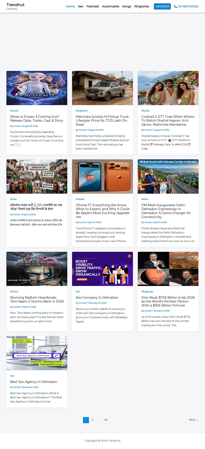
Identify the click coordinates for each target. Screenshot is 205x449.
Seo (78, 291)
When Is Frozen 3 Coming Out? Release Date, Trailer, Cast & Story (36, 119)
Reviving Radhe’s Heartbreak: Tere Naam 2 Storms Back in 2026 (37, 299)
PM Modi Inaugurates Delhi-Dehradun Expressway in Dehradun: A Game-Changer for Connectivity (166, 211)
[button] (162, 6)
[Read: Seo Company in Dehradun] (102, 268)
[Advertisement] (102, 37)
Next (194, 419)
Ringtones (81, 110)
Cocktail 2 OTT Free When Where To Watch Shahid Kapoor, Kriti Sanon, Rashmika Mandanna (167, 120)
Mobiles (80, 199)
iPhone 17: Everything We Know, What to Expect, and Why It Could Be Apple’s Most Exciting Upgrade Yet (102, 211)
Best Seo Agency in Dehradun (33, 382)
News (13, 199)
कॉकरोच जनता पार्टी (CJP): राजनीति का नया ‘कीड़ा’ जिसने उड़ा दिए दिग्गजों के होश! (36, 207)
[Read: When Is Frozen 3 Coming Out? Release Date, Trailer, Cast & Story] (36, 87)
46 (105, 419)
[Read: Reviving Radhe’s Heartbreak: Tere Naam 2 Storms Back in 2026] (36, 268)
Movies (14, 110)
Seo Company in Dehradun (97, 297)
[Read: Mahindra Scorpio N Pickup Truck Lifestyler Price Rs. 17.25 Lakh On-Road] (102, 87)
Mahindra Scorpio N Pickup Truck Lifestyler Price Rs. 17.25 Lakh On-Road (102, 120)
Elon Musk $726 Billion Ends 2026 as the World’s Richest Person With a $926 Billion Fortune (168, 301)
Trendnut (15, 4)
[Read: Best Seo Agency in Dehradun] (36, 352)
